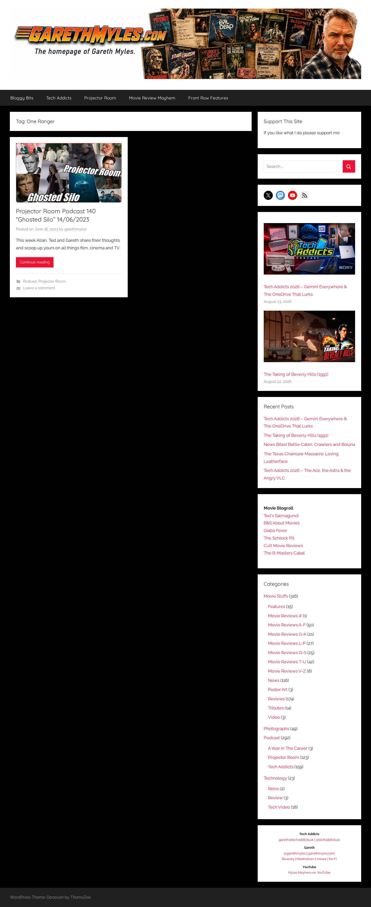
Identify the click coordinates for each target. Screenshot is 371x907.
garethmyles (75, 229)
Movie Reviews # (285, 615)
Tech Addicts (58, 97)
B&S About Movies (282, 522)
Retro (273, 788)
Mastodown (305, 859)
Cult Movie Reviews (283, 545)
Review (275, 797)
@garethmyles (295, 853)
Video (274, 717)
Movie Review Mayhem (152, 97)
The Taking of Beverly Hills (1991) (296, 374)
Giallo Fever (275, 530)
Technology (275, 778)
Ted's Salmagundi (281, 515)
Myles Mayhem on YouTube (309, 872)
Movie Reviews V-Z (287, 671)
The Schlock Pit (279, 538)
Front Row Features (208, 97)
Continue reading (35, 262)
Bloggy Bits (21, 97)
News (273, 680)
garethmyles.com (321, 853)
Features (276, 606)
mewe (322, 859)
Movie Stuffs (276, 596)
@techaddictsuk (328, 840)
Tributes (276, 707)
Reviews (276, 698)
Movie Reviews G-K (287, 634)
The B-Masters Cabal (284, 552)
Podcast (30, 281)
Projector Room (100, 97)
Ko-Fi (333, 859)
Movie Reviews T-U (287, 661)
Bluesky (288, 859)
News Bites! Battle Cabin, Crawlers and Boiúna (309, 444)
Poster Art (277, 689)
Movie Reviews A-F (287, 624)
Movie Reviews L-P (287, 643)
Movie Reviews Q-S (287, 652)
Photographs (276, 728)
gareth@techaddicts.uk (296, 840)
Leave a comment (39, 288)
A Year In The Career (287, 748)
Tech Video (279, 807)
